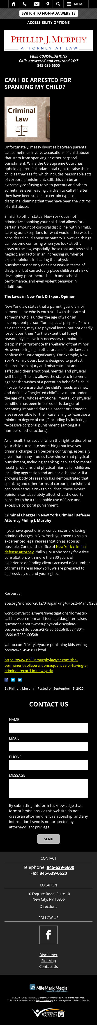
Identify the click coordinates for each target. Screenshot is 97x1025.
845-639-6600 (48, 65)
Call (24, 4)
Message (17, 775)
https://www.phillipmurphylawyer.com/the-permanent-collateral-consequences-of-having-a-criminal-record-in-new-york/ (46, 665)
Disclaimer (48, 954)
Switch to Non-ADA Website (49, 13)
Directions (48, 906)
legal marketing (44, 1000)
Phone (15, 757)
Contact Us (48, 966)
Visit (48, 4)
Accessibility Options (48, 22)
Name (14, 719)
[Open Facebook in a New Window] (48, 935)
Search (58, 4)
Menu (78, 4)
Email (36, 4)
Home (14, 4)
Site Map (48, 960)
